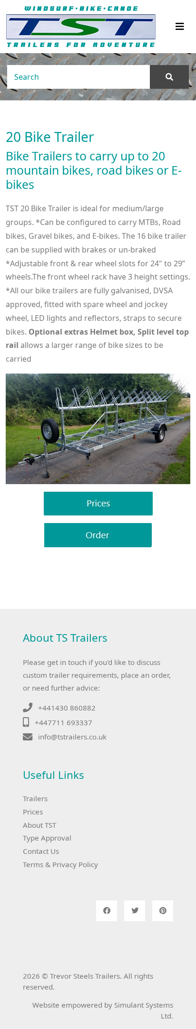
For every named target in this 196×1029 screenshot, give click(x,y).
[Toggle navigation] (179, 26)
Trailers (35, 798)
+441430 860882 (67, 707)
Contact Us (41, 851)
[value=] (169, 77)
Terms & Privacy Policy (60, 864)
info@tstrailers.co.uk (72, 736)
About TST (39, 825)
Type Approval (47, 837)
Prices (33, 811)
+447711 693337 (63, 722)
